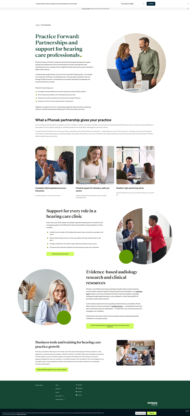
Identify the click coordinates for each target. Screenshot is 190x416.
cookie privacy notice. (21, 414)
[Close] (188, 8)
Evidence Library (117, 306)
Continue (150, 4)
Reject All (152, 413)
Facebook (80, 385)
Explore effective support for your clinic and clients (51, 369)
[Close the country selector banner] (188, 3)
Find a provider (86, 8)
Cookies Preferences (140, 413)
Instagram (80, 388)
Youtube (80, 395)
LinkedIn (80, 391)
